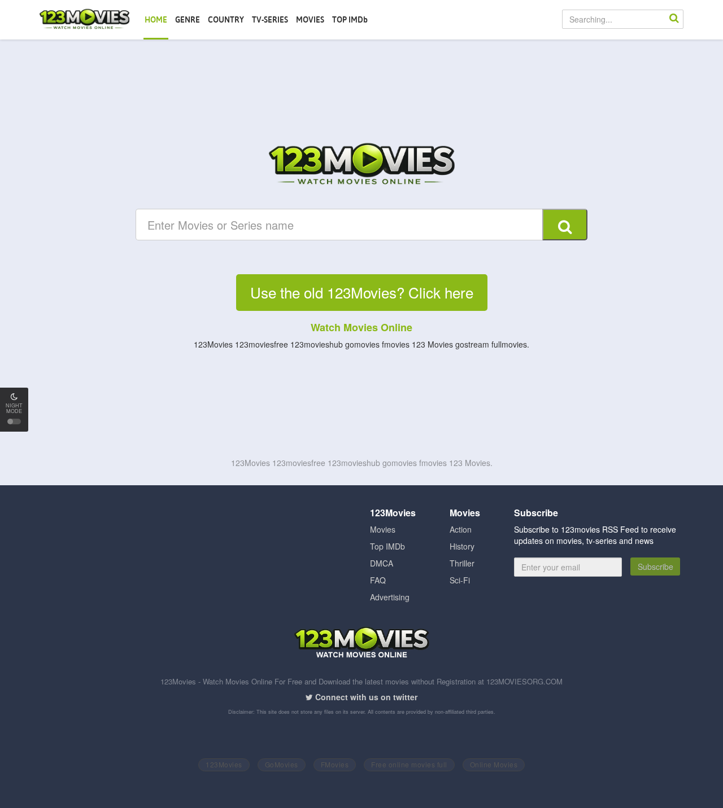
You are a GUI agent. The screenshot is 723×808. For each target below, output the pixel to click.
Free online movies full (409, 764)
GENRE (187, 19)
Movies (382, 529)
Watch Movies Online (361, 327)
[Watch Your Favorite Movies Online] (361, 165)
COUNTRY (226, 19)
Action (461, 529)
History (462, 546)
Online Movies (494, 764)
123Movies (224, 764)
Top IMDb (387, 546)
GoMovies (281, 764)
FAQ (378, 580)
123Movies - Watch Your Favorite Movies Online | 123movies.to (84, 20)
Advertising (390, 597)
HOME (156, 19)
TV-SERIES (270, 19)
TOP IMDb (350, 19)
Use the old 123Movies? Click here (361, 292)
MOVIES (310, 19)
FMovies (335, 764)
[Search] (673, 19)
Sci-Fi (460, 580)
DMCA (381, 563)
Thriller (462, 563)
